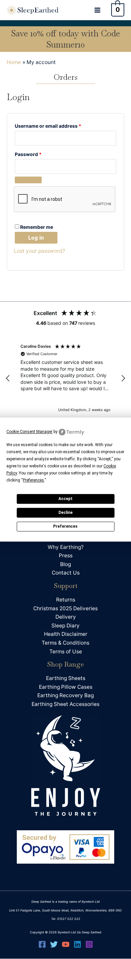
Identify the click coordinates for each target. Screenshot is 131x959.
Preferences (65, 526)
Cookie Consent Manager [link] (29, 431)
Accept (65, 498)
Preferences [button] (33, 480)
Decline (65, 512)
